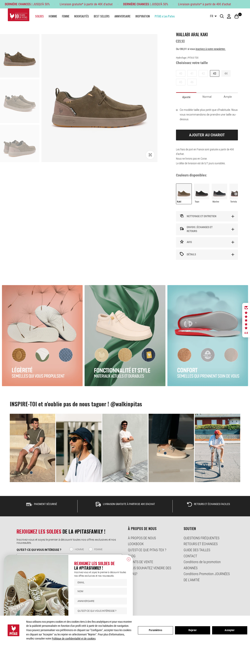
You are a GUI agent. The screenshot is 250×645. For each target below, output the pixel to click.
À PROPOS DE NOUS (142, 538)
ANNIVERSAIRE (122, 16)
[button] (246, 320)
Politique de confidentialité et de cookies (74, 638)
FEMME (65, 16)
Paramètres (155, 630)
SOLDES (39, 16)
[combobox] (99, 611)
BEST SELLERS (102, 16)
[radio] (184, 193)
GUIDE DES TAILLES (197, 550)
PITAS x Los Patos (165, 16)
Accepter (230, 630)
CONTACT (190, 556)
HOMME (53, 16)
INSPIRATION (142, 16)
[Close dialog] (129, 559)
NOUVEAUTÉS (81, 16)
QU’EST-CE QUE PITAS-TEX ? (147, 550)
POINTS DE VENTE (140, 562)
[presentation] (235, 193)
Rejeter (192, 630)
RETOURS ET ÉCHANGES (201, 544)
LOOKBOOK (136, 544)
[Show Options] (123, 611)
